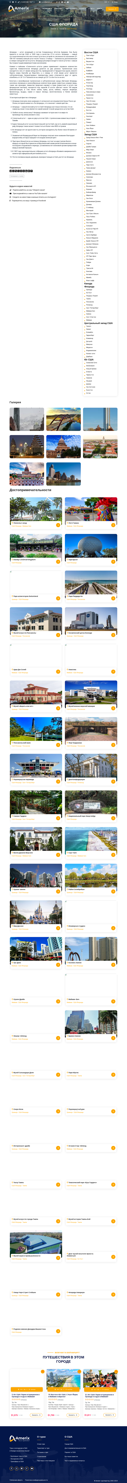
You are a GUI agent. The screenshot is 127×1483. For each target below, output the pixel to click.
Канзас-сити (90, 353)
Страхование (41, 1456)
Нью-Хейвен (90, 125)
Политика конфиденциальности (36, 1480)
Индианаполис (91, 350)
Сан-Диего (90, 259)
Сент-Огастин (91, 317)
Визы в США (70, 8)
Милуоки (89, 344)
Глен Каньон (90, 140)
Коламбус (89, 332)
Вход (116, 2)
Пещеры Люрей (92, 104)
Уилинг (88, 329)
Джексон (89, 162)
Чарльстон (90, 375)
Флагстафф (90, 280)
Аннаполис (90, 95)
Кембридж (90, 73)
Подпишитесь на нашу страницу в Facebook (29, 201)
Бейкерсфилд (91, 192)
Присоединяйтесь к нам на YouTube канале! (30, 193)
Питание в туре (42, 1452)
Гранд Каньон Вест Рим (94, 137)
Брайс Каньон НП (92, 241)
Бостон (88, 110)
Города (61, 29)
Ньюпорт (89, 116)
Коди (88, 265)
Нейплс (88, 314)
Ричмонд (89, 305)
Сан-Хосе (89, 198)
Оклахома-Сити (91, 363)
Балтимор (89, 58)
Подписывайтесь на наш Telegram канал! (29, 190)
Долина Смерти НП (93, 156)
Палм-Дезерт (91, 168)
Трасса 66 (89, 268)
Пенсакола (90, 302)
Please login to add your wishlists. (43, 1372)
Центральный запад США (98, 323)
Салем (88, 119)
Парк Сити (90, 165)
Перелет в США (70, 1452)
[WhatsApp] (13, 171)
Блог (99, 8)
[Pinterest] (31, 171)
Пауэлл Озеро (91, 159)
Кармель (89, 220)
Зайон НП (89, 250)
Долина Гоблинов (92, 244)
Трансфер (58, 8)
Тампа (88, 299)
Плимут (89, 122)
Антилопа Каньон (92, 274)
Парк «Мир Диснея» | (22, 1404)
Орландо (89, 290)
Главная (53, 29)
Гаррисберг (90, 335)
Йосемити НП (91, 186)
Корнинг (89, 189)
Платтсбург (90, 55)
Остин (88, 393)
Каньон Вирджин (92, 238)
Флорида (89, 286)
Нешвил (89, 381)
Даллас (88, 384)
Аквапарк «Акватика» (17, 1408)
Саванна (89, 378)
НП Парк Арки (91, 256)
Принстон (89, 98)
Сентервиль (90, 113)
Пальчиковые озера (93, 92)
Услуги (81, 8)
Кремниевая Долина (93, 201)
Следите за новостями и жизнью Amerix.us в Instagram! (34, 197)
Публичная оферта (16, 1480)
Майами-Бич (90, 311)
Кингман (89, 271)
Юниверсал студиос (65, 1406)
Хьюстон (89, 390)
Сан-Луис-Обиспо (92, 213)
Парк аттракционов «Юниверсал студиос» (22, 1406)
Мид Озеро (90, 150)
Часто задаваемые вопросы (75, 1461)
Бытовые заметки (71, 1456)
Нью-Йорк (90, 128)
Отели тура (41, 1444)
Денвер (89, 204)
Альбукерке (90, 366)
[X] (18, 171)
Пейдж (88, 262)
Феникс (89, 153)
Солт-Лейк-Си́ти (92, 253)
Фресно (89, 180)
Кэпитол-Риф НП (92, 229)
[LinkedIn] (26, 171)
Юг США (89, 359)
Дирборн (89, 356)
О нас (91, 8)
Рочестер (89, 83)
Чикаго (88, 326)
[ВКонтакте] (24, 171)
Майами (89, 320)
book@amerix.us (46, 2)
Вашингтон (90, 61)
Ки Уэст (89, 293)
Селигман (89, 177)
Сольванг (89, 226)
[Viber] (16, 171)
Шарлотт (89, 80)
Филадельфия (91, 107)
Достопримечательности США (75, 1448)
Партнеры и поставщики (46, 1461)
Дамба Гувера (91, 147)
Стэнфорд (89, 207)
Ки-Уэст (105, 1409)
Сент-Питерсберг (52, 1408)
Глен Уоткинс (90, 101)
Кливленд (89, 338)
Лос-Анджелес (91, 223)
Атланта (89, 372)
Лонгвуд (89, 89)
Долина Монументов (93, 174)
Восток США (91, 52)
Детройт (89, 341)
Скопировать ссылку (16, 176)
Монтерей (89, 210)
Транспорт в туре (43, 1448)
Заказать (111, 9)
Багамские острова (34, 1408)
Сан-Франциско (91, 247)
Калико (88, 171)
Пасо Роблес (90, 217)
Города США (69, 1444)
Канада (88, 283)
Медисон (89, 347)
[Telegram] (11, 171)
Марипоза (89, 195)
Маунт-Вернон (91, 131)
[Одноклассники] (21, 171)
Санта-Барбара (91, 235)
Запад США (90, 134)
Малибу (88, 277)
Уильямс (89, 183)
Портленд (89, 86)
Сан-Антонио (90, 387)
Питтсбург (90, 64)
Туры (36, 8)
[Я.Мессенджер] (29, 171)
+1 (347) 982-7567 (26, 2)
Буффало (89, 71)
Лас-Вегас (89, 232)
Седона (88, 144)
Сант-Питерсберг (92, 308)
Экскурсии (46, 8)
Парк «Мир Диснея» (53, 1406)
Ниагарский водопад (93, 77)
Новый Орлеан (91, 369)
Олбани (88, 67)
